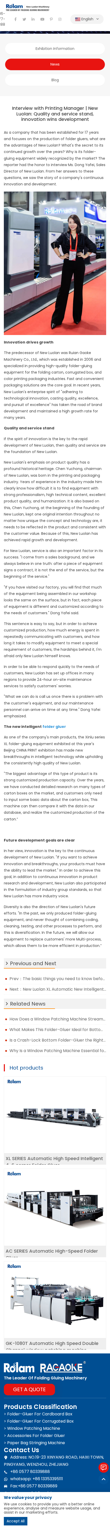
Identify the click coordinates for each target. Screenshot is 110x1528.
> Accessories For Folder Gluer (34, 1436)
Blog (55, 80)
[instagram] (60, 19)
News (55, 64)
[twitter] (24, 19)
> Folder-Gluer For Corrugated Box (39, 1421)
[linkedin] (33, 19)
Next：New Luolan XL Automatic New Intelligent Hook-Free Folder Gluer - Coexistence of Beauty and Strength (57, 989)
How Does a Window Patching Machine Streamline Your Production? (57, 1019)
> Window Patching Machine (32, 1428)
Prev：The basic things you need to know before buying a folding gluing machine (57, 979)
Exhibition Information (55, 48)
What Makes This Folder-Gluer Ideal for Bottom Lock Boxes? (57, 1030)
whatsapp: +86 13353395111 (36, 1479)
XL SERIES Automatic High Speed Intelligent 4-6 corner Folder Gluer (54, 1161)
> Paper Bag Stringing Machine (34, 1443)
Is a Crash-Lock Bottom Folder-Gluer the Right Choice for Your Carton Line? (57, 1040)
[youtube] (42, 19)
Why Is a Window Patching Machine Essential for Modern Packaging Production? (57, 1051)
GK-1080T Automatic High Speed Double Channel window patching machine (52, 1346)
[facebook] (15, 19)
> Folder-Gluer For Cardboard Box (38, 1414)
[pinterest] (51, 19)
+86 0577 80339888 (30, 1472)
